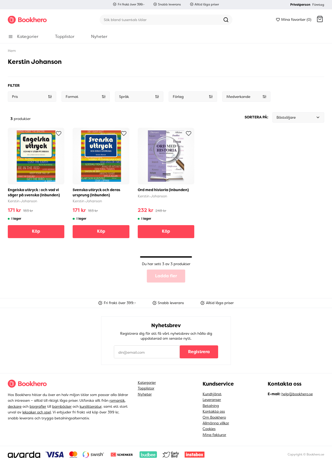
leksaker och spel (36, 412)
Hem (12, 50)
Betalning (211, 405)
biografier (38, 406)
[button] (319, 20)
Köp (36, 231)
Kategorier (147, 382)
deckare (15, 406)
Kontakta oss (214, 411)
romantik (117, 400)
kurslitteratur (90, 406)
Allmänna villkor (216, 423)
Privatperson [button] (300, 5)
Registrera (199, 351)
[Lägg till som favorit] (58, 133)
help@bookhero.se (297, 394)
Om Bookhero (214, 417)
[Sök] (225, 20)
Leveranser (212, 399)
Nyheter (145, 394)
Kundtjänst (212, 394)
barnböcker (62, 406)
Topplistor (146, 388)
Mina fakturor (214, 434)
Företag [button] (318, 5)
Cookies (209, 428)
